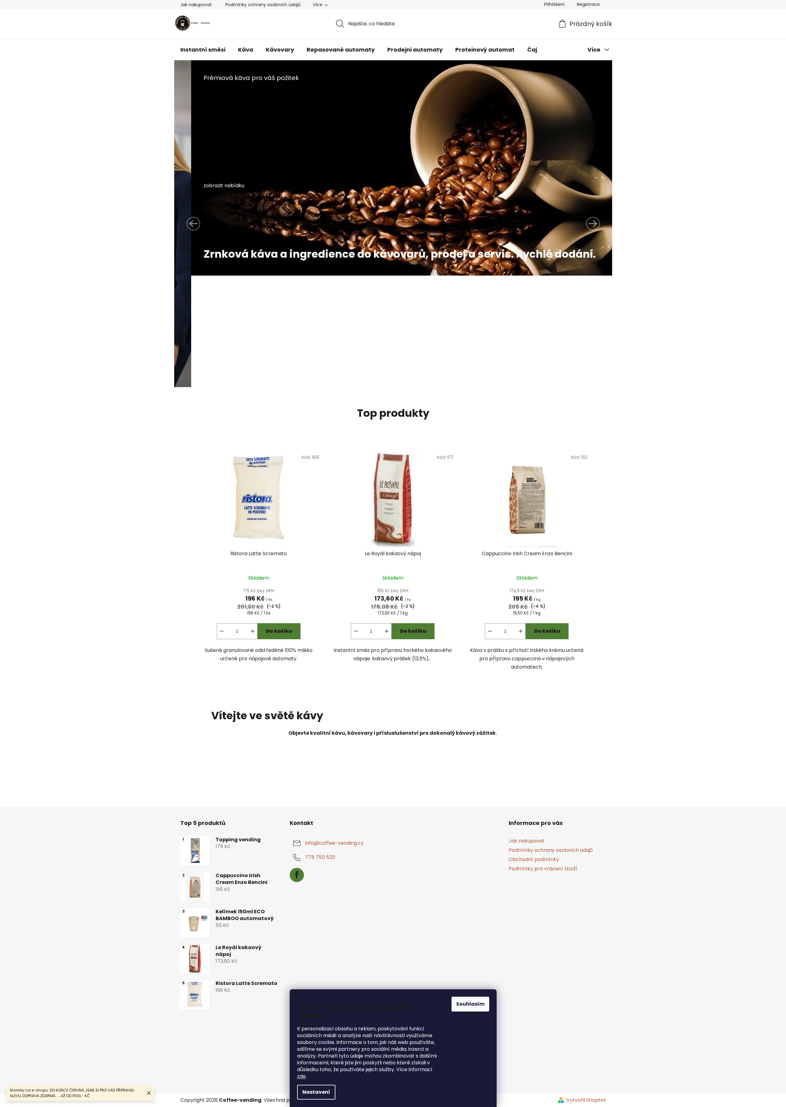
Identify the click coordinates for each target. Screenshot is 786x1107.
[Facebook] (297, 875)
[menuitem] (203, 49)
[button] (193, 223)
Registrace (588, 4)
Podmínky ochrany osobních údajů (263, 5)
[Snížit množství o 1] (221, 631)
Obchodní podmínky (534, 859)
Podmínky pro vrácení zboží (543, 868)
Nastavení (316, 1092)
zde (301, 1076)
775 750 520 (320, 857)
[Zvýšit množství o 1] (252, 631)
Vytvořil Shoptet (586, 1100)
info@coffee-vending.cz (334, 843)
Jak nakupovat (196, 5)
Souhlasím (470, 1004)
